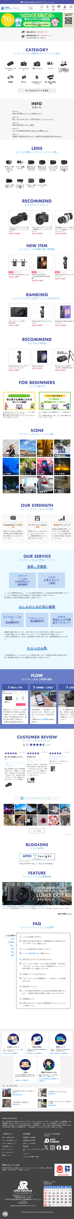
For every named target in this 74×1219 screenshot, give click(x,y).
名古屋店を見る (52, 1105)
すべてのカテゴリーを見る (37, 90)
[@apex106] (46, 1147)
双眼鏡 (10, 82)
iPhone (23, 82)
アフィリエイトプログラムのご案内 (33, 1150)
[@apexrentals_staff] (52, 1147)
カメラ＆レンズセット (10, 69)
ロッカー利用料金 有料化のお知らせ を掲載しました (30, 131)
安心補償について (7, 1146)
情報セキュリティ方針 (11, 1165)
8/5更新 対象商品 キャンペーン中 (38, 2)
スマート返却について (9, 1143)
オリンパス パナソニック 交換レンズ (64, 169)
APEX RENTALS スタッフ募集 (23, 125)
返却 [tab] (12, 952)
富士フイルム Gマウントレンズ (42, 168)
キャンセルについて (8, 1152)
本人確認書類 (43, 719)
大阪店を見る (16, 1104)
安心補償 (44, 632)
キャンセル (19, 655)
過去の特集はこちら (65, 914)
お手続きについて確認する (34, 1053)
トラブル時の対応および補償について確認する (49, 1079)
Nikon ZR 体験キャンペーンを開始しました (27, 113)
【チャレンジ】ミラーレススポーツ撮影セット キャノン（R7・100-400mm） (15, 764)
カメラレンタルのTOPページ (23, 1193)
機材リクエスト (7, 1155)
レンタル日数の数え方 (30, 953)
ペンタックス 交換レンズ (20, 186)
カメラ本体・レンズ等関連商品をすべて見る (63, 70)
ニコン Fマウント (42, 186)
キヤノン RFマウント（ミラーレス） (9, 169)
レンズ (50, 68)
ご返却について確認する (22, 1080)
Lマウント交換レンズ (9, 186)
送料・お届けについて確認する (59, 1053)
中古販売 (46, 1136)
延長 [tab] (12, 955)
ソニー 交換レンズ (20, 167)
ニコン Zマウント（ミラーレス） (53, 168)
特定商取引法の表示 (29, 1140)
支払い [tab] (12, 945)
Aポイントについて (8, 1149)
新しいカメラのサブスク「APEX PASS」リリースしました (32, 119)
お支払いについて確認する (10, 1053)
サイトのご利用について (9, 1140)
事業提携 (26, 1146)
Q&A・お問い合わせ (8, 1137)
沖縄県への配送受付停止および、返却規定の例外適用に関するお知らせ (37, 136)
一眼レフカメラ (37, 68)
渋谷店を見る (51, 1093)
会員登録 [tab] (11, 942)
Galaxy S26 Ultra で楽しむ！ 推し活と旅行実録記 (36, 863)
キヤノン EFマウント (31, 186)
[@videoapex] (59, 1147)
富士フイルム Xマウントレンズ (31, 168)
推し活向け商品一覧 (50, 82)
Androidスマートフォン (37, 82)
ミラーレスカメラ (23, 69)
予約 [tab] (12, 939)
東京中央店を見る (17, 1094)
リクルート (26, 1153)
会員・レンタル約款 (29, 1143)
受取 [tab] (12, 948)
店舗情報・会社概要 (29, 1137)
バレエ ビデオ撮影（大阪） (31, 1156)
